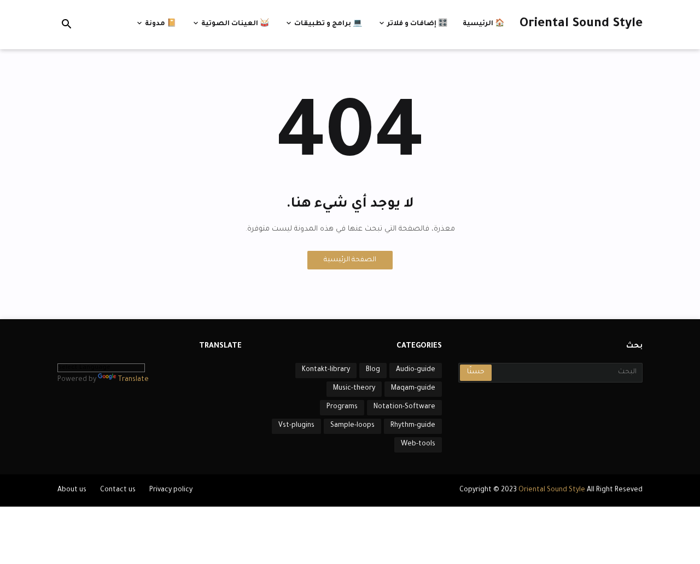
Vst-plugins (296, 426)
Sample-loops (352, 426)
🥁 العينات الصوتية (235, 24)
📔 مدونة (160, 24)
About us (71, 490)
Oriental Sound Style (581, 24)
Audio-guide (415, 370)
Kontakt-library (326, 370)
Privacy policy (170, 490)
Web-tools (418, 444)
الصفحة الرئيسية (350, 260)
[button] (66, 24)
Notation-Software (404, 407)
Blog (373, 370)
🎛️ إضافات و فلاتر (417, 24)
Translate (133, 380)
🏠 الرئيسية (483, 24)
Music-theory (354, 388)
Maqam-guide (413, 388)
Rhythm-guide (412, 426)
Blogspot (330, 490)
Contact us (118, 490)
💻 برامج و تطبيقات (328, 24)
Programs (342, 407)
